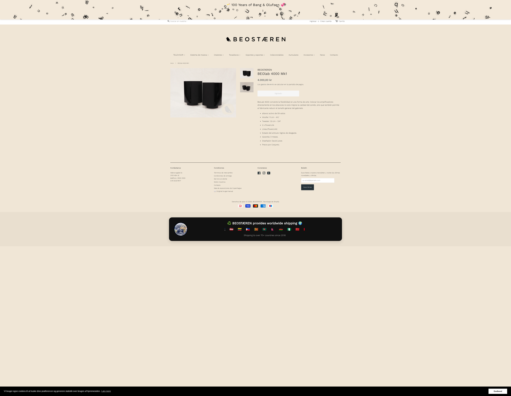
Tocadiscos (234, 55)
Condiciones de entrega (223, 176)
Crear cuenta (325, 21)
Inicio (172, 63)
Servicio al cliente (220, 179)
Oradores (218, 55)
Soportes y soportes (255, 55)
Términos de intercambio (223, 173)
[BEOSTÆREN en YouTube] (268, 174)
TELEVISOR (178, 55)
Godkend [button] (498, 391)
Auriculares (293, 55)
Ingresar (313, 21)
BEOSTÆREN (257, 202)
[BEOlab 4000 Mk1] (203, 92)
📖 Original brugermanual (223, 191)
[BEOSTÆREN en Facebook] (259, 174)
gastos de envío (267, 84)
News (322, 55)
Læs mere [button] (106, 391)
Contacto (334, 55)
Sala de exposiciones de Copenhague (228, 188)
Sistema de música (198, 55)
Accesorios (309, 55)
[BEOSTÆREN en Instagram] (263, 174)
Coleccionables (276, 55)
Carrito (342, 21)
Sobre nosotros (219, 182)
